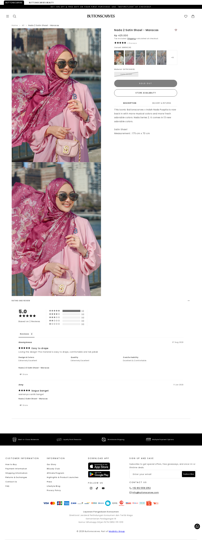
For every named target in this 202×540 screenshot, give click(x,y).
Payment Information (16, 469)
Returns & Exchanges (16, 477)
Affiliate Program (55, 473)
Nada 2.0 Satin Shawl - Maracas (34, 367)
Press (49, 482)
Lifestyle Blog (53, 486)
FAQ (7, 486)
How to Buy (11, 464)
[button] (7, 16)
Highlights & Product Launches (63, 477)
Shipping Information (16, 473)
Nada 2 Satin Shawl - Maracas (33, 398)
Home (15, 25)
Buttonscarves (13, 2)
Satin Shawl (126, 74)
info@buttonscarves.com (145, 492)
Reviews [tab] (24, 334)
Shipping (131, 38)
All (23, 25)
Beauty (41, 2)
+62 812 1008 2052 (141, 488)
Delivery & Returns (161, 103)
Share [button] (25, 374)
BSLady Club (53, 469)
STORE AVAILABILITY (145, 92)
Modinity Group (117, 531)
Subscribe (188, 474)
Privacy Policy (54, 490)
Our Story (51, 464)
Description (129, 103)
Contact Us (11, 482)
